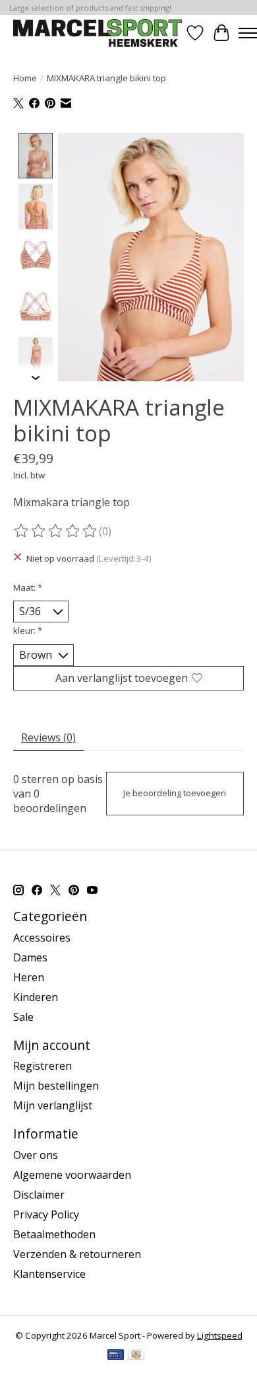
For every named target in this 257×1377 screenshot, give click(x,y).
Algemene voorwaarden (72, 1175)
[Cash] (136, 1355)
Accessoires (42, 937)
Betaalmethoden (54, 1234)
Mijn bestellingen (56, 1085)
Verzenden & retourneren (77, 1254)
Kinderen (35, 997)
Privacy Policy (46, 1214)
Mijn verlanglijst (52, 1105)
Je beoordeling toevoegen (174, 793)
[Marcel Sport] (97, 32)
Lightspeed (220, 1335)
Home (25, 78)
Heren (28, 977)
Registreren (42, 1066)
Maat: (27, 587)
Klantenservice (49, 1274)
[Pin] (115, 1355)
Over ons (35, 1155)
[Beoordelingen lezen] (56, 531)
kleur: (27, 630)
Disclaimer (39, 1194)
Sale (23, 1017)
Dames (30, 957)
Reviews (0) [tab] (48, 737)
